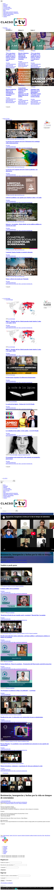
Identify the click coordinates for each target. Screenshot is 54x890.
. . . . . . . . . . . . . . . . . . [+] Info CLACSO (47, 127)
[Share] (2, 885)
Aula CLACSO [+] (47, 36)
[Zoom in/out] (5, 885)
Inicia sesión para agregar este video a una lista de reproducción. (11, 66)
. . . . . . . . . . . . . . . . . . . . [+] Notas (47, 307)
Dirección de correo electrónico (7, 865)
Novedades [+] (9, 30)
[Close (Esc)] (1, 885)
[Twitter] (29, 111)
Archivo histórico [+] (47, 45)
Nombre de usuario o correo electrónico (9, 875)
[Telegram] (29, 115)
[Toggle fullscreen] (3, 885)
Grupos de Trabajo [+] (48, 32)
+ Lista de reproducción (11, 64)
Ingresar (2, 880)
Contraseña (3, 867)
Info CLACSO (9, 119)
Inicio (2, 513)
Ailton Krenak (6, 835)
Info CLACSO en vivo (19, 138)
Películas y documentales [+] (47, 41)
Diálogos (10, 86)
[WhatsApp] (29, 113)
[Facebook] (29, 109)
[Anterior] (1, 886)
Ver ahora (8, 62)
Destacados (8, 29)
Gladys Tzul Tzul (13, 835)
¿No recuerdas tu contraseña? (7, 882)
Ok (15, 888)
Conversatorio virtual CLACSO (9, 633)
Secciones (5, 27)
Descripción (5, 773)
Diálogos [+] (21, 30)
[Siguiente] (2, 886)
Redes (9, 50)
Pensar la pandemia (7, 513)
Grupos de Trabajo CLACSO (24, 454)
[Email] (29, 117)
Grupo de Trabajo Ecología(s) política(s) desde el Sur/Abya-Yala (30, 835)
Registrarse (3, 869)
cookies (6, 887)
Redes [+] (33, 30)
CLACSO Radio (9, 299)
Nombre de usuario (5, 862)
